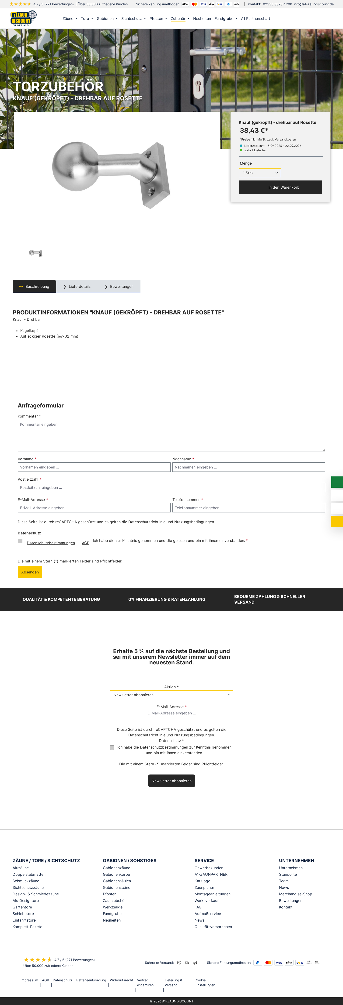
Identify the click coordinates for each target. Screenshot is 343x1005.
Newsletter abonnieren (172, 780)
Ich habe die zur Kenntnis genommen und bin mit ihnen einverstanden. (174, 750)
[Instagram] (308, 980)
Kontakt (286, 907)
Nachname (183, 459)
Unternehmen (291, 867)
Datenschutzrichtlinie (146, 521)
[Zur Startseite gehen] (23, 18)
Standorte (288, 874)
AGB (85, 542)
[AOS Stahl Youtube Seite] (321, 980)
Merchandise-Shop (295, 894)
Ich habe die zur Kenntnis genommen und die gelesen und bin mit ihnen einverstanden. (137, 541)
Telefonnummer (187, 499)
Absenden (30, 572)
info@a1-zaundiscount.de (314, 4)
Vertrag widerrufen (145, 982)
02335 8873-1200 (277, 4)
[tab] (34, 286)
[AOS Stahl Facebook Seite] (314, 980)
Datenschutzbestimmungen (51, 542)
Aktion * (171, 686)
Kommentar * (29, 416)
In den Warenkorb (283, 187)
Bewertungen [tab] (121, 286)
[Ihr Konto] (306, 18)
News (284, 887)
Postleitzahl (29, 479)
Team (284, 881)
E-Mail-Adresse (33, 499)
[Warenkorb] (325, 18)
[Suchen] (315, 18)
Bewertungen (290, 900)
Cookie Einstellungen (205, 982)
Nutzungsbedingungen (194, 521)
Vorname (27, 459)
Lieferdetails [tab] (79, 286)
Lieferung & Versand (173, 982)
